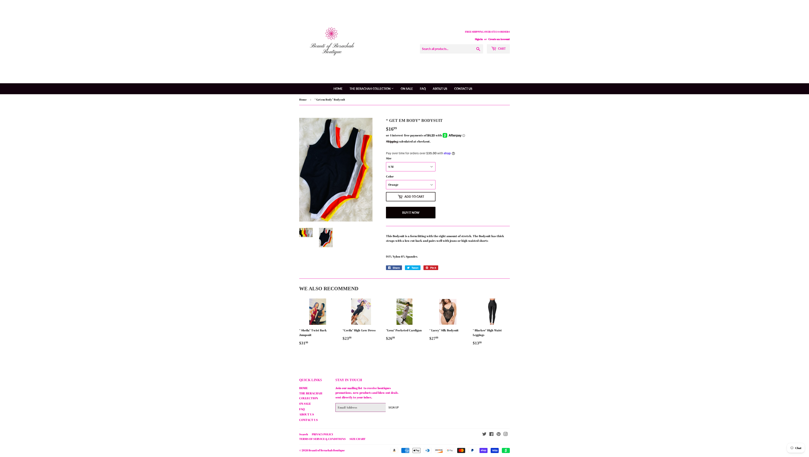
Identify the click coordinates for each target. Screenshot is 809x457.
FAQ (423, 88)
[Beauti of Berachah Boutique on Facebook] (491, 435)
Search (303, 434)
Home (303, 99)
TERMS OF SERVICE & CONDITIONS (322, 439)
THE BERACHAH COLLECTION (370, 88)
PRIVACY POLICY (322, 434)
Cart (501, 48)
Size (388, 158)
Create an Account (499, 39)
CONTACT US (463, 88)
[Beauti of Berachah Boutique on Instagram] (506, 435)
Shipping (392, 141)
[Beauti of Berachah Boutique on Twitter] (484, 435)
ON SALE (407, 88)
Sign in (479, 39)
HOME (338, 88)
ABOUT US (440, 88)
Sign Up (393, 407)
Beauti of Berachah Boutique (327, 450)
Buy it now (410, 212)
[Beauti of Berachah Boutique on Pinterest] (498, 435)
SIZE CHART (358, 439)
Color (390, 176)
